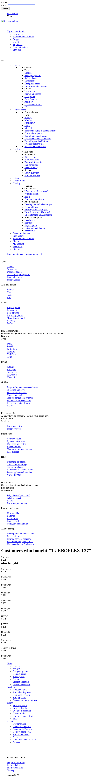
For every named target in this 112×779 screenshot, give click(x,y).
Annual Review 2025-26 (24, 739)
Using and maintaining (34, 228)
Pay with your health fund (36, 141)
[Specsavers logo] (9, 21)
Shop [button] (9, 663)
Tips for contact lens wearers (37, 138)
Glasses (16, 65)
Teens (9, 295)
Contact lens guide (33, 133)
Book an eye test (32, 175)
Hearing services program (36, 209)
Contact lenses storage (17, 464)
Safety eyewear (31, 173)
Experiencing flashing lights (20, 469)
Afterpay (28, 102)
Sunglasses (29, 80)
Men (9, 292)
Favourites (17, 34)
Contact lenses (19, 109)
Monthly (28, 120)
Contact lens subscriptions (25, 700)
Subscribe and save (16, 390)
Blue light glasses (32, 75)
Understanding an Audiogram (38, 215)
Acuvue (10, 367)
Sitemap (10, 770)
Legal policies (13, 765)
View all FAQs (31, 167)
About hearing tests (22, 692)
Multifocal (11, 354)
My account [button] (13, 31)
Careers (16, 742)
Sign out (17, 50)
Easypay (17, 39)
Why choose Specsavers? (36, 191)
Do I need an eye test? (17, 444)
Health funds (19, 180)
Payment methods (21, 47)
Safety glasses (30, 78)
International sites (15, 767)
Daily (27, 125)
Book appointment (21, 233)
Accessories (29, 230)
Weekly (28, 117)
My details (17, 44)
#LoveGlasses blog (33, 104)
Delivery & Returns (22, 726)
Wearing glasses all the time (19, 472)
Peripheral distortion (16, 462)
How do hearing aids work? (37, 212)
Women (10, 289)
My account (18, 244)
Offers (16, 178)
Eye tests (17, 149)
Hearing (16, 183)
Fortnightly (29, 123)
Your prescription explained (19, 449)
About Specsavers (21, 734)
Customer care (19, 724)
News (15, 737)
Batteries (28, 222)
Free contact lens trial (34, 144)
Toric (9, 357)
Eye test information (33, 162)
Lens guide (29, 96)
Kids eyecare (30, 157)
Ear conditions (31, 207)
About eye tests (20, 689)
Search (4, 2)
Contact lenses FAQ (22, 731)
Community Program (22, 729)
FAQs (27, 107)
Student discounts (21, 682)
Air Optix (11, 369)
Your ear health (20, 708)
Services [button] (11, 687)
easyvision (12, 374)
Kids (9, 297)
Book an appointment (34, 199)
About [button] (10, 721)
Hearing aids (30, 220)
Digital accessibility (16, 762)
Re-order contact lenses (23, 36)
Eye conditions (31, 165)
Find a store (12, 13)
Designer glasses (32, 83)
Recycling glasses (32, 94)
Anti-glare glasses (15, 467)
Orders (16, 42)
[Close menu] (2, 60)
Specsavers (12, 372)
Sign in (22, 31)
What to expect (31, 194)
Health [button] (10, 703)
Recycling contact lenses (35, 136)
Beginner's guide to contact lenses (40, 130)
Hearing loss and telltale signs (38, 204)
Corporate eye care (21, 695)
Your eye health (31, 159)
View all (28, 128)
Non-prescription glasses (35, 86)
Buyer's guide (30, 99)
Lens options (30, 91)
